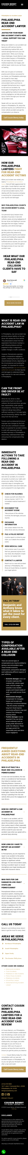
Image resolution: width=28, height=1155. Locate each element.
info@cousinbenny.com (9, 1091)
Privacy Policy (7, 1098)
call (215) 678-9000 (12, 624)
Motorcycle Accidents (13, 969)
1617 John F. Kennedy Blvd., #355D (13, 1086)
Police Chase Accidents (13, 976)
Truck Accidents (11, 971)
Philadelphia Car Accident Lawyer (11, 15)
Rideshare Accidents (12, 978)
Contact (4, 1055)
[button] (22, 4)
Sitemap (14, 1109)
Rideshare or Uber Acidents (15, 974)
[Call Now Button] (3, 1152)
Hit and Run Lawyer (12, 980)
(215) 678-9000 (6, 1084)
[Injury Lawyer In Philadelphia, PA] (2, 1094)
